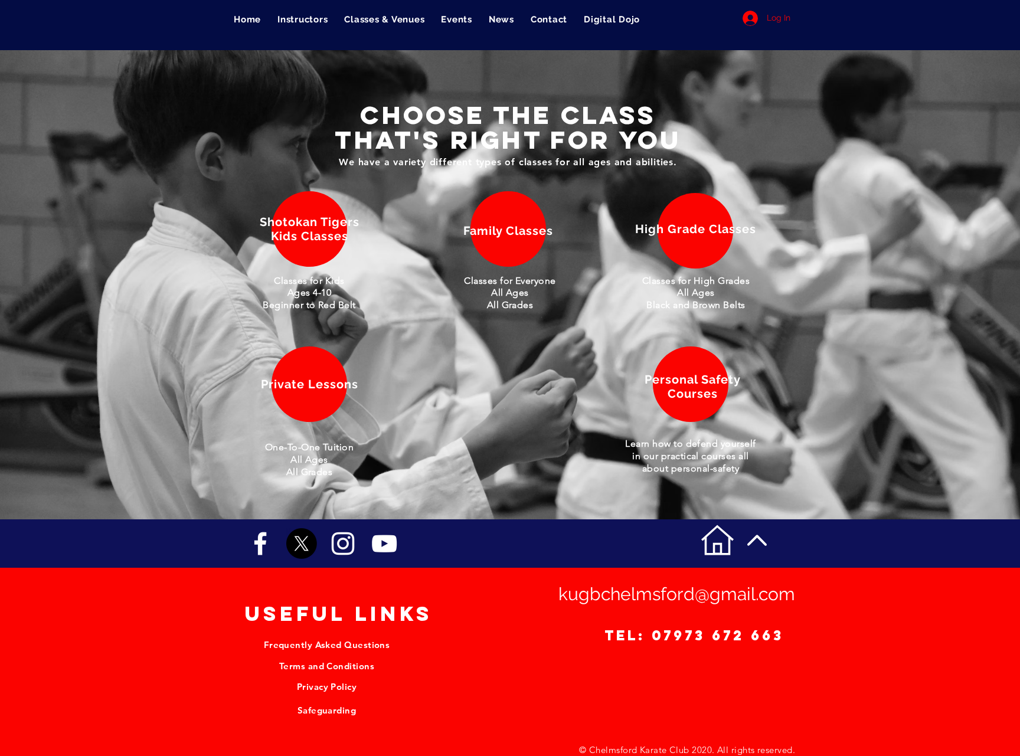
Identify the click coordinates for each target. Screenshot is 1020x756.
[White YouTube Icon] (384, 543)
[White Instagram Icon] (343, 543)
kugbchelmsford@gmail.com (676, 594)
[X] (301, 543)
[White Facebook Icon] (260, 543)
